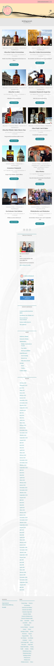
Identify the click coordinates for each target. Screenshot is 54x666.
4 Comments (14, 133)
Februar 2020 (23, 542)
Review (31, 631)
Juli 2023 (22, 442)
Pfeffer (29, 629)
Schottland (25, 640)
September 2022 (24, 467)
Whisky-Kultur (40, 169)
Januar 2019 (22, 574)
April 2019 (22, 567)
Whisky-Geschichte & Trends (41, 167)
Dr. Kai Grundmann (20, 54)
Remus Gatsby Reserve (25, 322)
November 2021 (23, 490)
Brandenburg (27, 605)
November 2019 (23, 550)
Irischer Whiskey (24, 627)
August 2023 (23, 440)
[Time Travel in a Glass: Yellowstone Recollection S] (23, 289)
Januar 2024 (23, 427)
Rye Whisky (30, 638)
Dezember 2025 (23, 385)
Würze (31, 661)
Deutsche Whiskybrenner (27, 616)
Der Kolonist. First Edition (14, 211)
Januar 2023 (22, 457)
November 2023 (23, 432)
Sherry (31, 642)
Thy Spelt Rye (23, 324)
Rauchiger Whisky (24, 631)
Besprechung (24, 603)
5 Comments (14, 95)
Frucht (32, 620)
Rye (31, 635)
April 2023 (22, 450)
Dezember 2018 (23, 577)
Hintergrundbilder (25, 350)
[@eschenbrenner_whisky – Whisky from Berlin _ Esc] (30, 289)
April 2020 (22, 537)
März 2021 (22, 510)
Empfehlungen (14, 49)
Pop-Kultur (24, 348)
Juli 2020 (22, 530)
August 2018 (23, 584)
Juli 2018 (22, 587)
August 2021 (23, 497)
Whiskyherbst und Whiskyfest (40, 211)
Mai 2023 (22, 447)
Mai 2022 (22, 475)
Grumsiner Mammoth (14, 168)
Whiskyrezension (25, 661)
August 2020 (23, 527)
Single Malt (30, 644)
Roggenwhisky (25, 635)
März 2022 (22, 480)
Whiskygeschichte (27, 655)
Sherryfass (23, 644)
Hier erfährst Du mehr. (25, 265)
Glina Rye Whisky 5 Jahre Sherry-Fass (14, 130)
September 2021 (24, 495)
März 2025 (22, 393)
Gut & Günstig (24, 355)
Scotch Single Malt (24, 642)
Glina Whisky (40, 171)
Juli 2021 (22, 500)
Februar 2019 (23, 572)
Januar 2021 (22, 515)
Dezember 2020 (23, 517)
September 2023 (24, 437)
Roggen (30, 633)
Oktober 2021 (23, 492)
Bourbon (31, 603)
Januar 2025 (23, 398)
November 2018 (23, 579)
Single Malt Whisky (24, 646)
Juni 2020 (22, 532)
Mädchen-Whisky (24, 336)
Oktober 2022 (23, 465)
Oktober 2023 (23, 435)
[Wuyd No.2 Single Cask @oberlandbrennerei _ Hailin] (30, 282)
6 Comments (40, 175)
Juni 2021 (22, 502)
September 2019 (23, 555)
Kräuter (24, 629)
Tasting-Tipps (23, 370)
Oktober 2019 (23, 552)
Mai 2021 (22, 505)
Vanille (22, 648)
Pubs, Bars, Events (45, 165)
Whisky (31, 648)
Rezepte (22, 363)
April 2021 (22, 507)
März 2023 (22, 452)
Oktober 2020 (23, 522)
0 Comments (14, 56)
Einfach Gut (23, 48)
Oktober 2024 (23, 405)
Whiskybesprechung (27, 651)
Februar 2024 (23, 425)
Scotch (30, 640)
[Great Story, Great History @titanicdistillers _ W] (23, 282)
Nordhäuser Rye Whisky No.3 (27, 315)
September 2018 (24, 582)
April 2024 (22, 420)
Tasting (32, 646)
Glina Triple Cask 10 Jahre (40, 128)
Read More (14, 64)
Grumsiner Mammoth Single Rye (40, 92)
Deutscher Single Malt (27, 611)
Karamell (31, 627)
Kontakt (4, 607)
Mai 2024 (22, 417)
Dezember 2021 (23, 487)
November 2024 (23, 403)
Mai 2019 (22, 565)
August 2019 (23, 557)
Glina (30, 622)
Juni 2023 (22, 445)
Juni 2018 (22, 589)
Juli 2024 (22, 413)
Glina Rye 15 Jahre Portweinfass (14, 52)
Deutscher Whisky (13, 48)
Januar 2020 (23, 545)
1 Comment (40, 56)
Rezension (24, 633)
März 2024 (22, 422)
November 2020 (23, 520)
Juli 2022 (22, 470)
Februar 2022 (23, 482)
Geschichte (25, 622)
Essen (22, 365)
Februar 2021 (23, 512)
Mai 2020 (22, 535)
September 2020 (24, 525)
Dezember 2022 (23, 460)
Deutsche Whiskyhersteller (27, 618)
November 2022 (23, 462)
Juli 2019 (22, 560)
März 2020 (22, 540)
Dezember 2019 (23, 547)
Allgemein (5, 48)
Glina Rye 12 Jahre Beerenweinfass (40, 52)
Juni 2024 (22, 415)
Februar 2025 (23, 395)
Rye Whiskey (23, 638)
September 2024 (24, 408)
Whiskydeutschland (27, 653)
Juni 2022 (22, 472)
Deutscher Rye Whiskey (27, 607)
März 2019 (22, 570)
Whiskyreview (27, 659)
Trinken (23, 368)
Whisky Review (27, 657)
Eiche (21, 620)
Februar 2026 (23, 383)
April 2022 (22, 477)
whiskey (27, 648)
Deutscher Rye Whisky (27, 609)
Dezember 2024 (23, 400)
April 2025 (22, 390)
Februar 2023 (23, 455)
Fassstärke (26, 620)
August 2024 (23, 410)
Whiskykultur (23, 341)
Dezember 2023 (23, 430)
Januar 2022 (23, 485)
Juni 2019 (22, 562)
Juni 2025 (22, 388)
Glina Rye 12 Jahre (14, 92)
